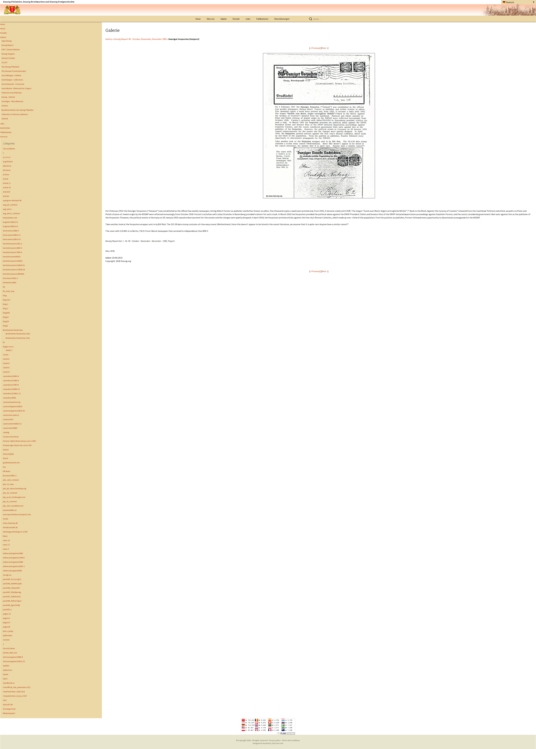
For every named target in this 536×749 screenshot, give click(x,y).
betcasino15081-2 (10, 278)
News (5, 536)
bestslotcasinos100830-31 (14, 265)
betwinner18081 (9, 282)
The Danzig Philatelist (10, 67)
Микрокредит (9, 713)
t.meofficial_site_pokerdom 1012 (16, 687)
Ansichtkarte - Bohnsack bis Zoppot (16, 88)
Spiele (5, 674)
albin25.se (7, 166)
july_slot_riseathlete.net (13, 506)
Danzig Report (7, 45)
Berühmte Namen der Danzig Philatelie (17, 110)
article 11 (7, 183)
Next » (325, 48)
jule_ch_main (8, 484)
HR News (6, 471)
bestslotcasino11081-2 (12, 243)
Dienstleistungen (281, 19)
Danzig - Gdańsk (8, 97)
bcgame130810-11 (10, 222)
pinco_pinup (8, 631)
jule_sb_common (10, 493)
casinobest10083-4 (11, 376)
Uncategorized (9, 709)
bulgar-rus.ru (8, 346)
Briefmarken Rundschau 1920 (18, 333)
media (5, 518)
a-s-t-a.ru (6, 157)
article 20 (7, 187)
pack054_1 (7, 609)
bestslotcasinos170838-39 (14, 269)
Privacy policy (275, 740)
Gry (4, 467)
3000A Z (9, 350)
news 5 (6, 549)
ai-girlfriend (8, 161)
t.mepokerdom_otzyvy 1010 (15, 696)
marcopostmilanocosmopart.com (17, 514)
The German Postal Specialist (14, 71)
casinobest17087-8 (11, 385)
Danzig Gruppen (8, 54)
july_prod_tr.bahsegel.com (14, 497)
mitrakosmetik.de (10, 527)
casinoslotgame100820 (12, 406)
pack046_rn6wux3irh (11, 588)
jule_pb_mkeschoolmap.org (14, 488)
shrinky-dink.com (10, 652)
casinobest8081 (9, 398)
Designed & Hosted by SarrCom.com (268, 743)
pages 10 (7, 614)
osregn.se (7, 575)
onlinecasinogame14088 (13, 562)
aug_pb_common (10, 204)
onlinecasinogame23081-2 (14, 566)
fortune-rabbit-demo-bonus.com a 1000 (19, 441)
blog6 (5, 325)
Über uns (211, 19)
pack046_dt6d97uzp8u (12, 583)
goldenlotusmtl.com (11, 462)
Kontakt (236, 19)
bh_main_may (8, 291)
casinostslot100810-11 (12, 423)
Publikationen (262, 19)
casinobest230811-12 (12, 393)
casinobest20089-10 (11, 389)
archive (6, 174)
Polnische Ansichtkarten (12, 92)
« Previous (315, 48)
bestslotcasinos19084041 (13, 274)
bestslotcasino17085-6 (12, 252)
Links (248, 19)
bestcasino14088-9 (11, 230)
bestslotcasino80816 (11, 256)
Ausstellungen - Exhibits (11, 75)
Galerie (224, 19)
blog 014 (6, 300)
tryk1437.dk (8, 704)
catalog (6, 432)
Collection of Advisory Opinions (15, 114)
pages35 (6, 627)
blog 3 (5, 308)
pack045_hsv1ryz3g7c (12, 579)
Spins (5, 678)
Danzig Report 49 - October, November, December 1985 (140, 39)
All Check (6, 170)
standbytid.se (9, 683)
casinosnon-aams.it (11, 415)
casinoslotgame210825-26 (14, 410)
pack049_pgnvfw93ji (11, 605)
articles (6, 196)
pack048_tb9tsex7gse (12, 601)
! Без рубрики (9, 148)
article (5, 179)
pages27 (6, 622)
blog (5, 295)
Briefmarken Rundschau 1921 (18, 338)
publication (7, 635)
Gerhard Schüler (8, 58)
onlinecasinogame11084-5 (14, 557)
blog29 (6, 321)
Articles (5, 105)
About (2, 28)
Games (6, 449)
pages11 (6, 618)
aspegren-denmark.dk (12, 200)
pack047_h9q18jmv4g (12, 592)
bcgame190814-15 (10, 226)
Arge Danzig (7, 41)
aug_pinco (7, 209)
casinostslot (8, 419)
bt (4, 342)
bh (4, 287)
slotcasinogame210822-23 (14, 661)
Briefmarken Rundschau (13, 330)
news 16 (6, 540)
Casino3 (6, 367)
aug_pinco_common (11, 213)
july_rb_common (10, 501)
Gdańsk (5, 118)
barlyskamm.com (10, 217)
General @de (8, 454)
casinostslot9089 (10, 428)
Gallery (108, 39)
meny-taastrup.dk (10, 523)
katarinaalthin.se (10, 510)
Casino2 (6, 363)
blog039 (6, 313)
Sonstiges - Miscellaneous (12, 101)
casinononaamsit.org (11, 402)
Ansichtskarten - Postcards (13, 84)
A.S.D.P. (4, 62)
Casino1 (6, 359)
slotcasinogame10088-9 (13, 657)
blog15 (6, 317)
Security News (9, 648)
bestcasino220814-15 (12, 239)
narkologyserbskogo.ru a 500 (15, 531)
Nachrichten (5, 128)
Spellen (6, 665)
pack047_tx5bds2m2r (12, 596)
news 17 (6, 544)
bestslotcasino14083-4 (12, 248)
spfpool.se (7, 670)
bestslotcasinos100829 (12, 261)
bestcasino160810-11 (12, 235)
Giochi (5, 458)
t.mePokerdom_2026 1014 (14, 691)
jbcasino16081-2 (9, 475)
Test (5, 700)
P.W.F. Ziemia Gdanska (11, 49)
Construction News (11, 436)
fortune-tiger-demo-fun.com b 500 (17, 445)
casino (5, 354)
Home (198, 19)
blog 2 (5, 304)
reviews (6, 639)
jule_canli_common (11, 480)
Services (4, 136)
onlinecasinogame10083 (13, 553)
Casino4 (6, 372)
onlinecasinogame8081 (12, 570)
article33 (6, 192)
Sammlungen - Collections (12, 79)
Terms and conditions (291, 740)
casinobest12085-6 (11, 380)
